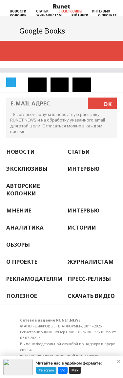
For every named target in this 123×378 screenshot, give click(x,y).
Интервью (101, 11)
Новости (18, 11)
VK (62, 370)
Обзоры (18, 244)
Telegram (46, 370)
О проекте (21, 261)
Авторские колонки (23, 189)
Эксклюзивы (70, 11)
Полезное (21, 296)
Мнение (18, 210)
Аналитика (25, 227)
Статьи (42, 11)
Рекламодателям (34, 278)
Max (75, 370)
